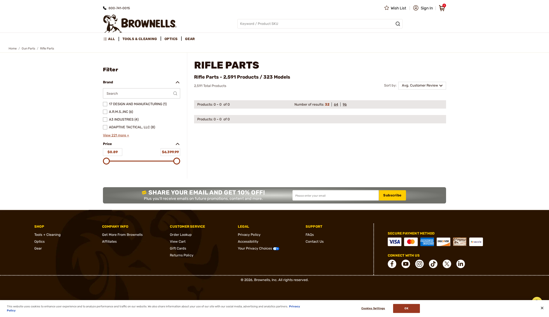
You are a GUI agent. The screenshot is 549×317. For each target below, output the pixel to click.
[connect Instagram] (419, 264)
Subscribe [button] (392, 195)
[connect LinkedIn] (460, 264)
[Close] (542, 308)
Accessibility (248, 241)
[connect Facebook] (392, 264)
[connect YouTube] (405, 264)
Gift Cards (178, 248)
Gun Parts (28, 48)
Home (13, 48)
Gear (38, 248)
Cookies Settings (373, 308)
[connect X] (447, 264)
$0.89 (112, 152)
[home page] (140, 24)
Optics (39, 241)
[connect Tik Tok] (433, 264)
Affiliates (109, 241)
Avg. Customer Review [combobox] (420, 85)
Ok (406, 308)
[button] (423, 8)
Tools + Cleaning (47, 235)
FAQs (310, 235)
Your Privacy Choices (255, 248)
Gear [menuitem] (190, 39)
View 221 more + (116, 135)
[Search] (397, 23)
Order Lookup (181, 235)
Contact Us (315, 241)
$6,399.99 (170, 152)
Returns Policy (181, 255)
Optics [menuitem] (171, 39)
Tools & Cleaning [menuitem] (139, 39)
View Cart (178, 241)
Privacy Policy (249, 235)
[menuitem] (111, 39)
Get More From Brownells (122, 235)
